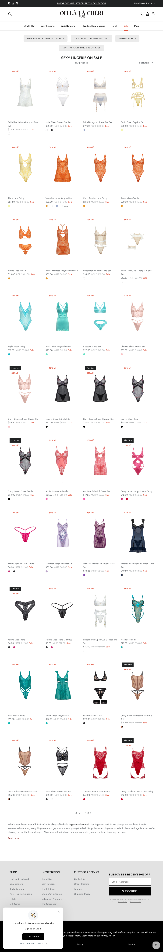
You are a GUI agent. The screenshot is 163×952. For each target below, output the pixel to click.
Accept (80, 944)
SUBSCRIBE (50, 498)
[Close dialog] (138, 439)
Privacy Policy (108, 935)
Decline (131, 944)
